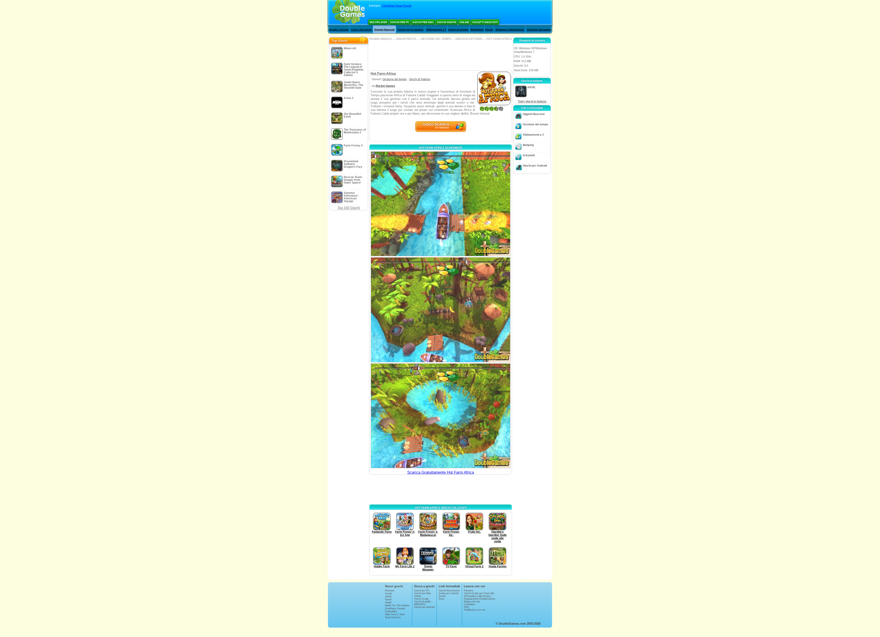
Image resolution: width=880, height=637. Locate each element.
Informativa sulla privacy (477, 596)
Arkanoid (529, 155)
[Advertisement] (440, 55)
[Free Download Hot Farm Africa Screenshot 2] (440, 309)
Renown (389, 590)
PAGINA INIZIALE (380, 39)
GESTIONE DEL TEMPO (436, 39)
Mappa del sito (472, 601)
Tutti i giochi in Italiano (532, 101)
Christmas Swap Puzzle (397, 5)
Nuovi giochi (394, 586)
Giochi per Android (535, 165)
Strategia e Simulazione (509, 29)
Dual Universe (393, 617)
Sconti (442, 596)
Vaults (388, 602)
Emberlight (391, 611)
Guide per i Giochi (449, 593)
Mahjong (528, 145)
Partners (468, 590)
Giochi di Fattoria (419, 79)
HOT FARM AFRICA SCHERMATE (440, 147)
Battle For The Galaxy (397, 605)
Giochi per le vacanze (410, 29)
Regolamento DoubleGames (479, 598)
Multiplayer (378, 22)
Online (464, 22)
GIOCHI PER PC (406, 39)
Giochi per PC (399, 22)
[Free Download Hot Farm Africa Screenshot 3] (440, 415)
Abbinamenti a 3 (436, 29)
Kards (388, 599)
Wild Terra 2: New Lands (395, 615)
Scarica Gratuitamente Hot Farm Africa (440, 472)
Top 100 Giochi (349, 208)
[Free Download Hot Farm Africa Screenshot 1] (440, 203)
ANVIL (388, 596)
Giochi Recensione (449, 590)
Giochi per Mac (423, 22)
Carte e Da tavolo (361, 29)
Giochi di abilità (422, 601)
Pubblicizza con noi (474, 609)
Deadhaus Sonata (395, 608)
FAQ (466, 607)
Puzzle (489, 29)
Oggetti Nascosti (485, 22)
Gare (441, 598)
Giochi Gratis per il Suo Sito (479, 593)
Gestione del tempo (539, 29)
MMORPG (420, 604)
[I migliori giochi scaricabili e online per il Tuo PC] (348, 12)
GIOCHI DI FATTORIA (468, 39)
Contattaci (469, 604)
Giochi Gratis (446, 22)
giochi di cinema (458, 29)
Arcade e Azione (339, 29)
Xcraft (388, 593)
